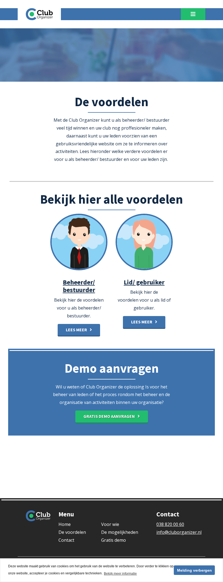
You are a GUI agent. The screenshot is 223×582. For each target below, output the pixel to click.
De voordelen (72, 532)
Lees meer (76, 329)
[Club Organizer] (39, 14)
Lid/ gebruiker (144, 282)
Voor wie (110, 524)
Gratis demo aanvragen (109, 416)
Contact (66, 540)
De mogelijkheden (119, 532)
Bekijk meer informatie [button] (120, 573)
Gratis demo (113, 540)
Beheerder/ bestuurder (79, 286)
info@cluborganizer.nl (179, 532)
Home (64, 524)
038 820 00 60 (170, 524)
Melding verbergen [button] (194, 570)
